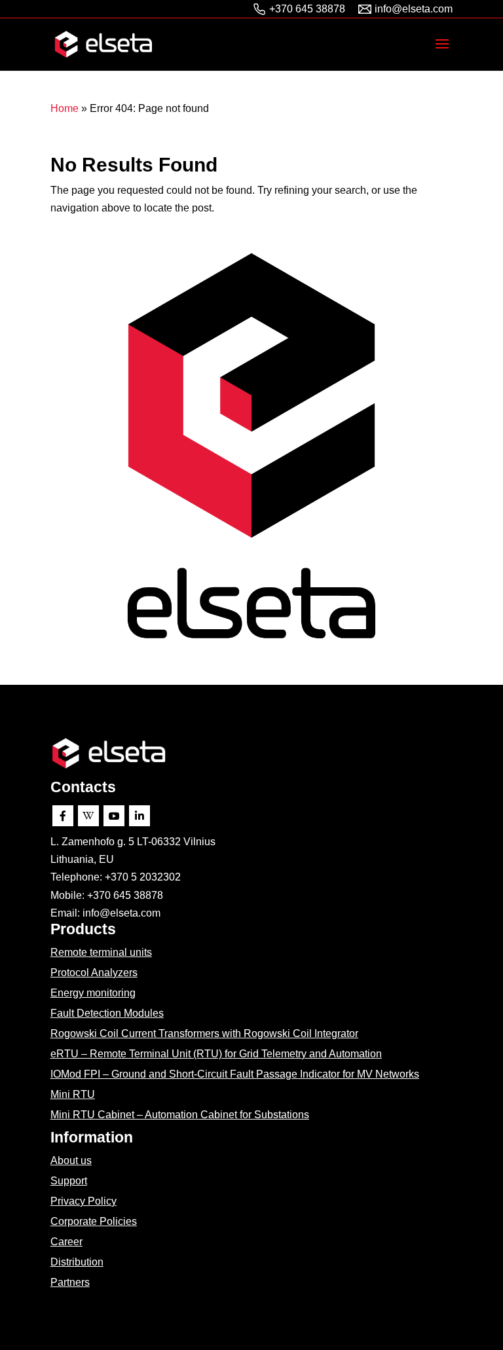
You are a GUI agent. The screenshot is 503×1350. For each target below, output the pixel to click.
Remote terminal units (101, 952)
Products (83, 929)
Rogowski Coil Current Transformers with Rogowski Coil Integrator (204, 1033)
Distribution (76, 1262)
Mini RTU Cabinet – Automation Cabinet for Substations (179, 1114)
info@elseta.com (414, 8)
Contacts (83, 786)
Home (64, 108)
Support (68, 1180)
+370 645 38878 (307, 8)
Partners (70, 1282)
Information (91, 1137)
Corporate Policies (93, 1221)
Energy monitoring (93, 992)
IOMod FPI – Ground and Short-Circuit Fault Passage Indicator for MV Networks (234, 1074)
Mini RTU (72, 1094)
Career (66, 1241)
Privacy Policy (83, 1201)
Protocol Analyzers (94, 972)
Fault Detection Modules (107, 1013)
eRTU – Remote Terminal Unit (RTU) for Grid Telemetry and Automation (216, 1053)
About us (71, 1160)
